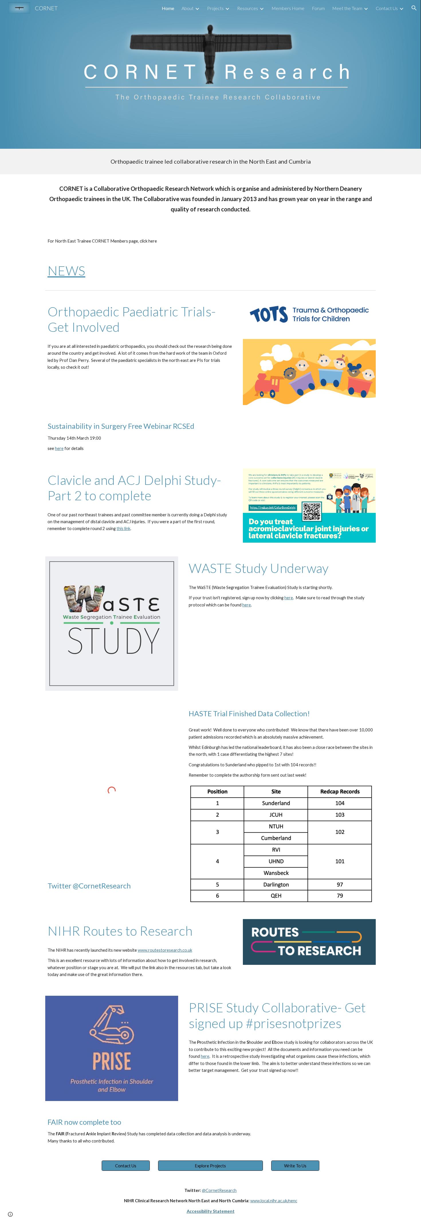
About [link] (188, 8)
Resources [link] (247, 8)
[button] (414, 8)
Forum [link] (318, 8)
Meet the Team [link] (347, 8)
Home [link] (168, 8)
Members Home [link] (288, 8)
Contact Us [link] (387, 8)
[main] (210, 161)
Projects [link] (215, 8)
